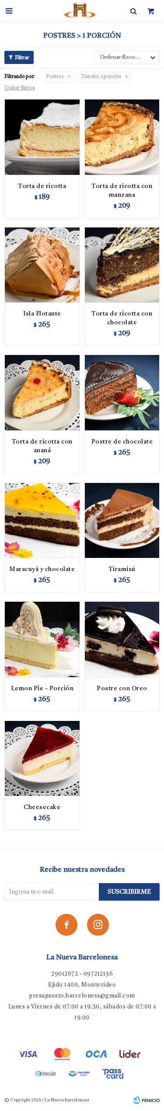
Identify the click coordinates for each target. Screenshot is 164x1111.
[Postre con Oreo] (122, 639)
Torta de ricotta (42, 186)
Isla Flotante (42, 314)
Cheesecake (42, 807)
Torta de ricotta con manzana (121, 190)
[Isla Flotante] (42, 265)
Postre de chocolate (122, 442)
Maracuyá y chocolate (42, 569)
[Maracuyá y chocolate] (42, 520)
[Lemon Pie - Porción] (42, 639)
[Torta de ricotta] (42, 137)
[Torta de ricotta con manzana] (122, 137)
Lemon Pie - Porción (42, 688)
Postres (55, 77)
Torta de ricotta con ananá (42, 446)
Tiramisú (122, 569)
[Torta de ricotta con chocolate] (122, 265)
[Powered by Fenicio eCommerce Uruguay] (146, 1100)
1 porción (101, 77)
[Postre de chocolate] (122, 392)
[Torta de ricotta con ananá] (42, 392)
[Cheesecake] (42, 758)
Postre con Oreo (122, 688)
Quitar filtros (19, 88)
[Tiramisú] (122, 520)
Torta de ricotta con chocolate (121, 318)
